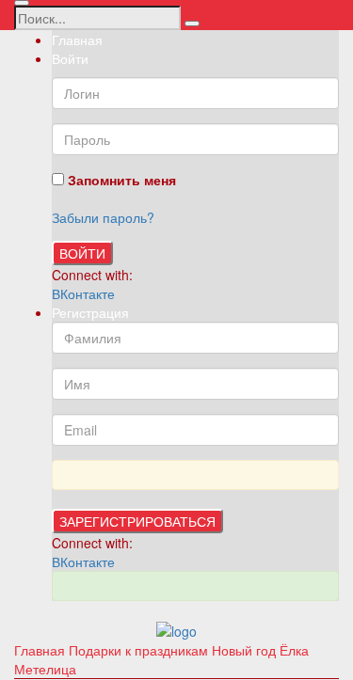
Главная (77, 39)
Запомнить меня (120, 179)
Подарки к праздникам (140, 649)
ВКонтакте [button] (83, 293)
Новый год (246, 649)
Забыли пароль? (103, 217)
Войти (82, 253)
